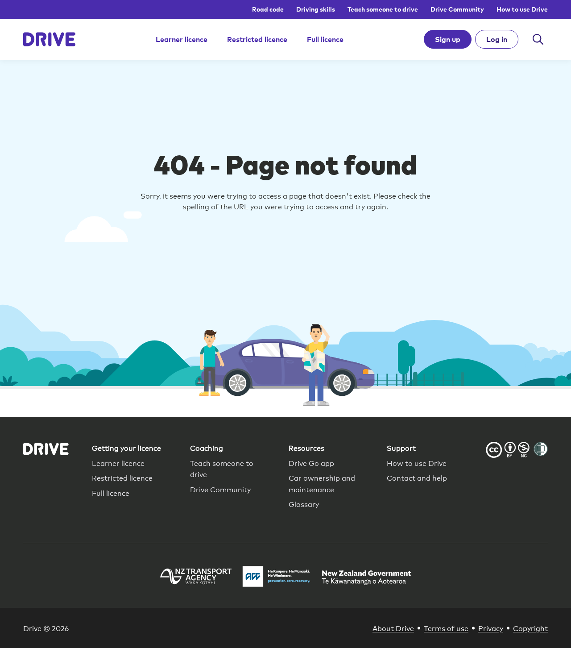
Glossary (304, 503)
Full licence (325, 39)
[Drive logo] (49, 39)
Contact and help (417, 477)
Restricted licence (257, 39)
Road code (268, 9)
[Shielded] (541, 449)
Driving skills (315, 9)
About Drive (393, 628)
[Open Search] (538, 39)
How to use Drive (522, 9)
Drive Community (457, 9)
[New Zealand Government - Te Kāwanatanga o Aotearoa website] (366, 577)
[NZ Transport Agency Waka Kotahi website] (196, 577)
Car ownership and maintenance (322, 483)
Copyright (530, 628)
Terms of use (446, 628)
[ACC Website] (276, 577)
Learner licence (181, 39)
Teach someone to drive (383, 9)
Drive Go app (311, 462)
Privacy (490, 628)
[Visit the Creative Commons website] (507, 451)
